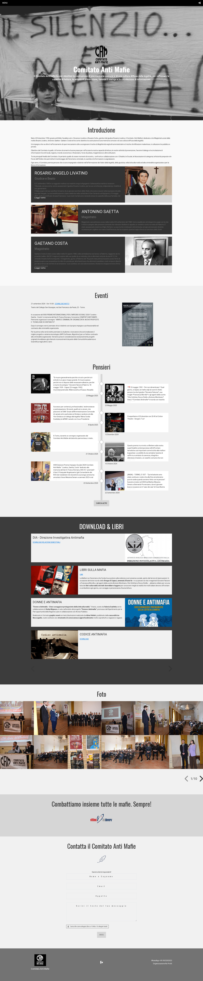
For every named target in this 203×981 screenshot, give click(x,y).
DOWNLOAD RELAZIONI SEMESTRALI (46, 542)
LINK (81, 574)
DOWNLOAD (84, 639)
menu (5, 3)
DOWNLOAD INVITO (62, 304)
